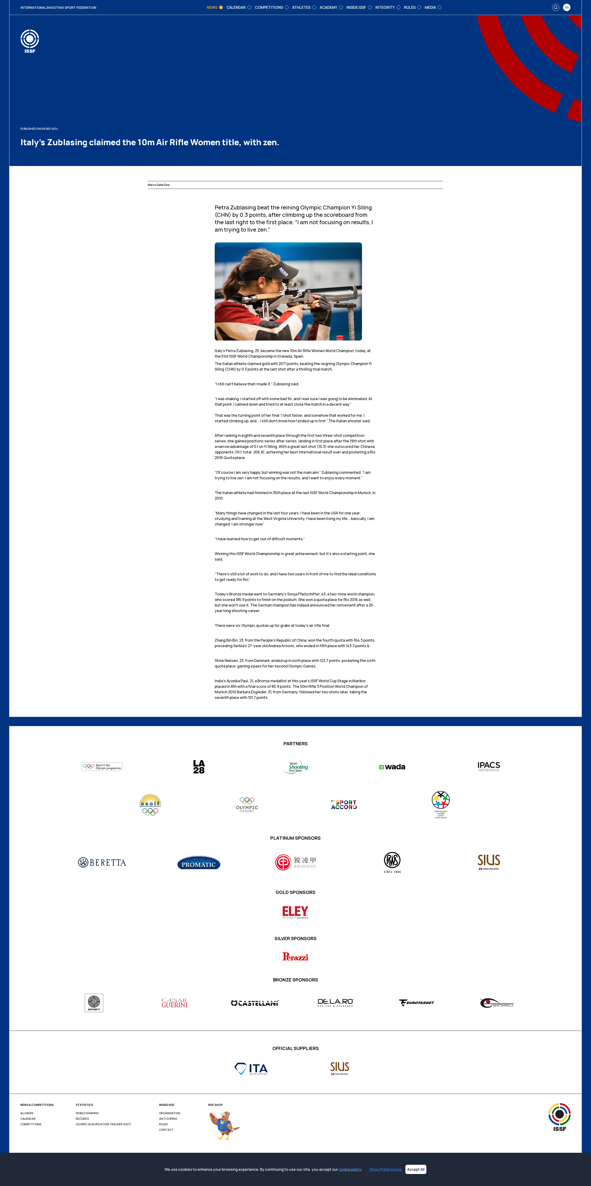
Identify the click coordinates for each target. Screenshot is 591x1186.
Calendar (28, 1119)
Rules (163, 1124)
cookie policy (350, 1169)
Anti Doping (168, 1119)
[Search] (555, 7)
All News (26, 1113)
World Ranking (87, 1113)
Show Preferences (386, 1169)
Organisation (169, 1113)
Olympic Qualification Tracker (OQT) (103, 1124)
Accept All (416, 1169)
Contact (166, 1130)
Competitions (30, 1124)
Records (82, 1119)
